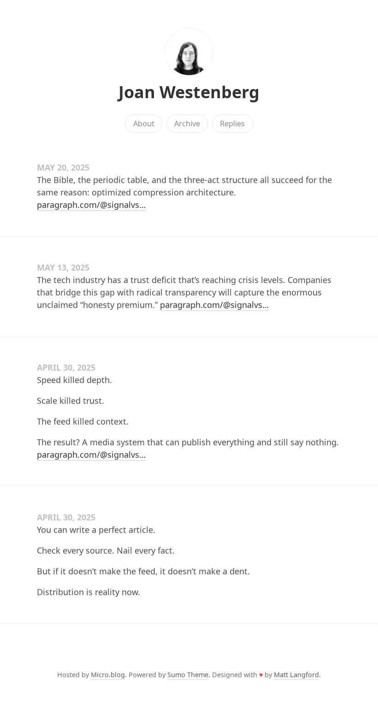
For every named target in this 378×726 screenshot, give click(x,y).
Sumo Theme (187, 674)
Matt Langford (296, 674)
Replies (232, 123)
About (143, 123)
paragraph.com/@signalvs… (91, 204)
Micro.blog (108, 674)
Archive (187, 123)
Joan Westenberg (189, 92)
